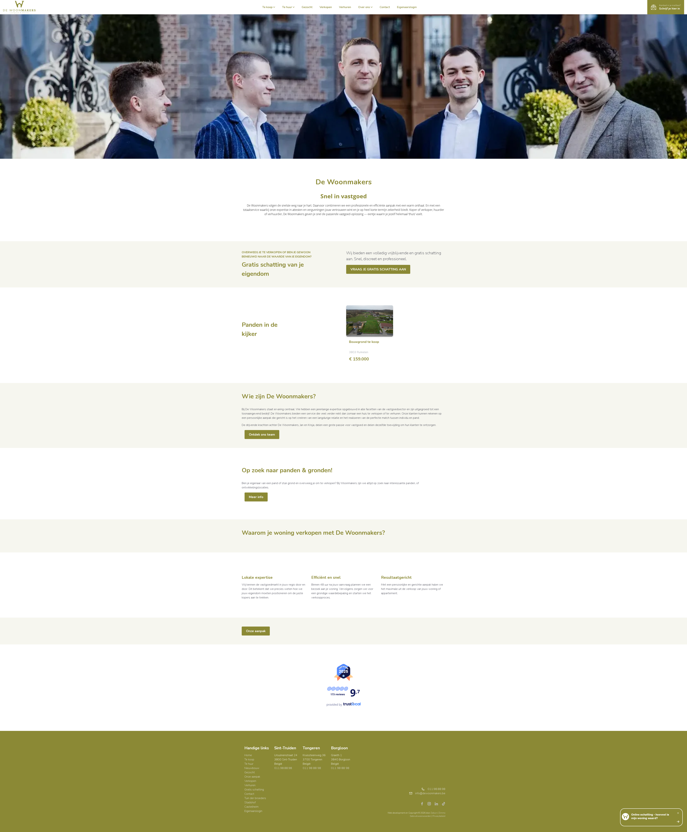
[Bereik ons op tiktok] (443, 803)
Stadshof (250, 802)
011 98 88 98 (312, 768)
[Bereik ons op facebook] (423, 803)
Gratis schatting (254, 790)
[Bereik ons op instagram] (430, 803)
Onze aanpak (255, 631)
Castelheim (251, 807)
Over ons (364, 7)
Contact (385, 7)
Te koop (267, 7)
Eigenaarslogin (407, 7)
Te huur (287, 7)
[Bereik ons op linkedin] (438, 803)
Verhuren (345, 7)
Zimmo (441, 812)
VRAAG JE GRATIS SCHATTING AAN (378, 269)
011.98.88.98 (283, 768)
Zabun (434, 812)
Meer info (256, 497)
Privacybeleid (439, 816)
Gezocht (307, 7)
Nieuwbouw (251, 768)
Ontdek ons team (262, 434)
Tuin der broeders (255, 798)
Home (248, 755)
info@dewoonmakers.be (430, 793)
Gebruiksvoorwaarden (421, 816)
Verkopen (326, 7)
